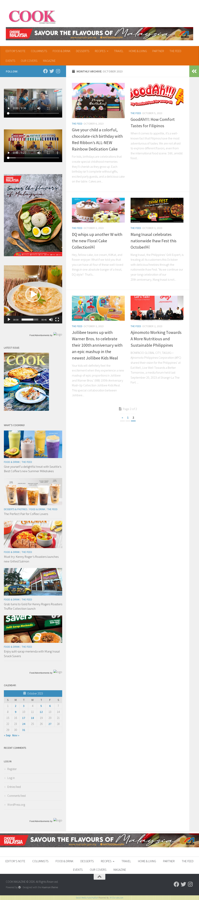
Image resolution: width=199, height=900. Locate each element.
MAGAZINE (49, 61)
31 (23, 730)
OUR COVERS (29, 61)
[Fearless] (33, 255)
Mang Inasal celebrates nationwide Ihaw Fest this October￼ (153, 241)
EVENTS (10, 61)
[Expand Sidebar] (194, 71)
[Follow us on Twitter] (51, 71)
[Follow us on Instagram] (58, 71)
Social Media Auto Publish (87, 897)
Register (12, 769)
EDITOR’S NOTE (15, 51)
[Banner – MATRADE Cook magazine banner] (99, 33)
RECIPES (100, 51)
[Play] (9, 319)
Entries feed (14, 787)
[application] (33, 294)
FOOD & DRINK (62, 51)
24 (23, 724)
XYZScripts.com (116, 897)
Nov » (15, 735)
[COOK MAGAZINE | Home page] (32, 16)
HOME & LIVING (138, 51)
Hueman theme (50, 887)
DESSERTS (82, 51)
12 (41, 712)
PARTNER (158, 51)
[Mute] (51, 319)
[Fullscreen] (57, 319)
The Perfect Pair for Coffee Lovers (26, 514)
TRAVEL (118, 51)
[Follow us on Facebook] (45, 71)
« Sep (7, 735)
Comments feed (16, 796)
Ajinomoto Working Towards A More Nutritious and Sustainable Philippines (156, 339)
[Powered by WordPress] (19, 887)
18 (32, 718)
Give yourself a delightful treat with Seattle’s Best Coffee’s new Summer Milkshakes (32, 468)
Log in (11, 778)
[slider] (30, 320)
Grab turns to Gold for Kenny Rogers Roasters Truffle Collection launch (33, 606)
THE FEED (175, 51)
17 (23, 718)
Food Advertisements (40, 335)
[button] (33, 294)
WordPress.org (16, 804)
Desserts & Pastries (15, 509)
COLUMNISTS (39, 51)
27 (49, 724)
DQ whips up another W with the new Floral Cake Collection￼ (97, 241)
